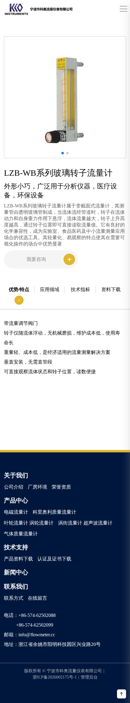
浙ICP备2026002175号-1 (56, 677)
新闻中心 (16, 572)
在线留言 (37, 598)
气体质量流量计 (21, 533)
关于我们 (16, 475)
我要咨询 (36, 259)
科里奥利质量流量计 (54, 512)
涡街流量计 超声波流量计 (85, 522)
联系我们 (16, 586)
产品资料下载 (18, 558)
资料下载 (111, 289)
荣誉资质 (61, 487)
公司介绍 (13, 487)
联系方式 (13, 598)
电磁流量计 (16, 512)
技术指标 (80, 289)
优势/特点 (19, 289)
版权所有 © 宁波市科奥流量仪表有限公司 (64, 671)
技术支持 (16, 547)
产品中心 (16, 500)
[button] (62, 153)
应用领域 (49, 289)
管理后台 (89, 677)
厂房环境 (37, 487)
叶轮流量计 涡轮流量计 (29, 522)
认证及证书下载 (54, 558)
